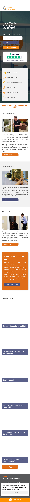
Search (7, 42)
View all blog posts (9, 467)
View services (9, 284)
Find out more (8, 154)
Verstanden (15, 492)
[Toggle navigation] (25, 8)
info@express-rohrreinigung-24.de (13, 482)
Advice (6, 199)
